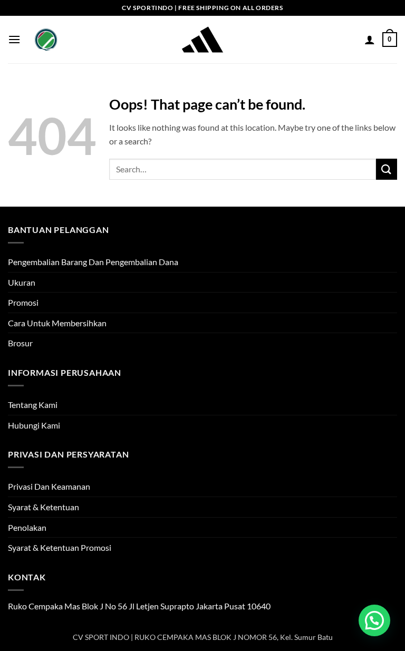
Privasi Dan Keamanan (49, 486)
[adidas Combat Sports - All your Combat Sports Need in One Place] (202, 39)
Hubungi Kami (34, 425)
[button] (14, 39)
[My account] (369, 39)
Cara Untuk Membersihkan (57, 323)
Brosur (20, 343)
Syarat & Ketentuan (43, 507)
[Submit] (386, 169)
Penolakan (27, 527)
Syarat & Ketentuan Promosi (59, 547)
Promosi (23, 302)
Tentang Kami (32, 405)
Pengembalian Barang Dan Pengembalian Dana (93, 262)
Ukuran (21, 282)
